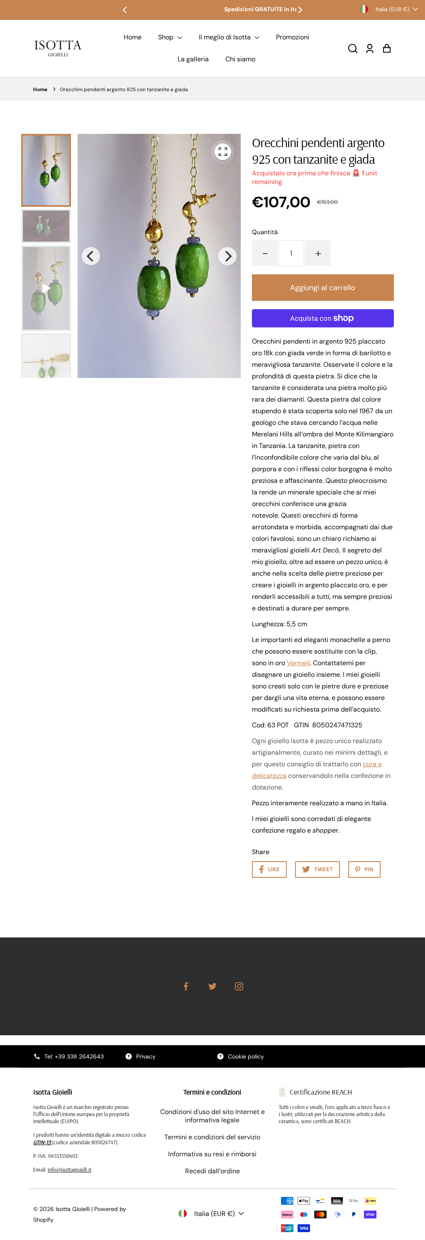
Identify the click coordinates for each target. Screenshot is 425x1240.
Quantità (265, 232)
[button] (353, 48)
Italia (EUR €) (392, 9)
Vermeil (298, 663)
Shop (166, 37)
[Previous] (125, 10)
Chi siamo (240, 59)
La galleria (193, 59)
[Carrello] (386, 48)
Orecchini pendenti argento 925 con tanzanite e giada (124, 89)
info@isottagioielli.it (69, 1169)
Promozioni (292, 37)
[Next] (300, 10)
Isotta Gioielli (73, 1209)
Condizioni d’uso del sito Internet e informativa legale (212, 1116)
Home (133, 37)
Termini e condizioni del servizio (212, 1137)
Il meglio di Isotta (225, 37)
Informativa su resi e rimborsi (212, 1154)
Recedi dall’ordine (212, 1171)
